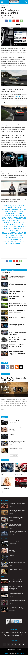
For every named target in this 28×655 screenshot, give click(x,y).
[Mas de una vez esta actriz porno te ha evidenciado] (4, 429)
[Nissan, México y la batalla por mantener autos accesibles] (4, 277)
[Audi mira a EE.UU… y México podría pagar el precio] (4, 346)
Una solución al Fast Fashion (15, 448)
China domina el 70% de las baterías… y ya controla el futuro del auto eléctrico (17, 339)
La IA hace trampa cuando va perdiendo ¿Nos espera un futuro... (17, 608)
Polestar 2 (18, 96)
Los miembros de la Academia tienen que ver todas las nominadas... (17, 580)
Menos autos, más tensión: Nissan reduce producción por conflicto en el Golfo (17, 353)
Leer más (3, 409)
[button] (26, 2)
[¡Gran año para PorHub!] (4, 422)
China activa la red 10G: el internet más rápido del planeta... (18, 587)
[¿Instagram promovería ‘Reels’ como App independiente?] (4, 602)
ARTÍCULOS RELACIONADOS (8, 270)
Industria (2, 7)
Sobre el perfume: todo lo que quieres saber (6, 487)
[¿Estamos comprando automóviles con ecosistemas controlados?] (4, 291)
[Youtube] (23, 644)
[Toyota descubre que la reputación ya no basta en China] (4, 284)
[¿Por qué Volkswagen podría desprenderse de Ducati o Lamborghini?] (4, 525)
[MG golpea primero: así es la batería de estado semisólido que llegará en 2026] (4, 332)
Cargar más (13, 455)
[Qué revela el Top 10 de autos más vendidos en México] (14, 389)
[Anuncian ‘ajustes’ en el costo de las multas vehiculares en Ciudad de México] (4, 443)
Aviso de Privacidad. (20, 653)
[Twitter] (19, 644)
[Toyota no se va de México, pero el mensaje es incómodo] (4, 505)
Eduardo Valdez (5, 17)
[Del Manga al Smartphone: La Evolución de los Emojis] (4, 595)
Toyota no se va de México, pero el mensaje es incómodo (17, 504)
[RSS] (12, 644)
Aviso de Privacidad (11, 649)
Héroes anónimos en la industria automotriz (20, 473)
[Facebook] (4, 644)
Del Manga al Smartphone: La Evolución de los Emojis (16, 594)
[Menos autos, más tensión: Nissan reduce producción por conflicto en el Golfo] (4, 353)
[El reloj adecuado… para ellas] (7, 467)
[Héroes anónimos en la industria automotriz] (21, 467)
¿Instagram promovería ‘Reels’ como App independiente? (17, 601)
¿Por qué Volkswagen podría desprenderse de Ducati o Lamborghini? (15, 525)
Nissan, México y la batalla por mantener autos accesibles (16, 518)
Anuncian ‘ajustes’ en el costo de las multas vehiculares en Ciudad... (17, 442)
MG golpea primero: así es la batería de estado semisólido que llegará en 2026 (18, 332)
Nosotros (19, 649)
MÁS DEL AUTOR (6, 272)
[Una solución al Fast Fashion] (4, 450)
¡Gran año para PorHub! (14, 421)
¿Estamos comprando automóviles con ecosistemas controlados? (17, 291)
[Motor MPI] (4, 436)
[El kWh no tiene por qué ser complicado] (4, 298)
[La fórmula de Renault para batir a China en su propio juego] (4, 312)
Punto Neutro (3, 382)
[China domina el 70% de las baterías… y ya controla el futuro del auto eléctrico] (4, 339)
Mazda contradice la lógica (21, 487)
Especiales (3, 471)
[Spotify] (16, 644)
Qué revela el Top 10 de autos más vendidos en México (13, 379)
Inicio (2, 5)
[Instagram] (8, 644)
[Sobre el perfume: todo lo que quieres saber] (7, 481)
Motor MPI (11, 434)
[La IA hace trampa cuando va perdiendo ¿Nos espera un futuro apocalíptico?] (4, 609)
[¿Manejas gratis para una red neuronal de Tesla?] (4, 325)
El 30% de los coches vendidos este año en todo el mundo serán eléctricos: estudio (18, 305)
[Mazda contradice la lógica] (21, 482)
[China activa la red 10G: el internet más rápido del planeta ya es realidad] (4, 588)
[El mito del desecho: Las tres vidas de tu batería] (4, 318)
